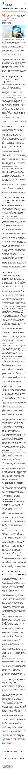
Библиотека (6, 758)
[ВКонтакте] (3, 23)
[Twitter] (5, 23)
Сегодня (5, 9)
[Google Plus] (10, 23)
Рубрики (14, 9)
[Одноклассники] (8, 23)
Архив (23, 9)
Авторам (14, 758)
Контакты (22, 758)
